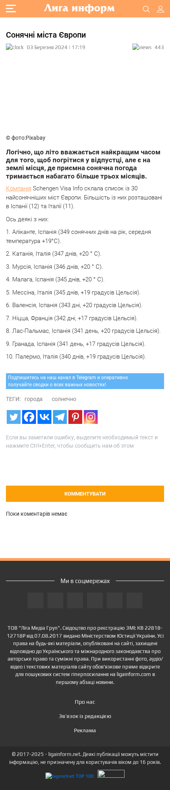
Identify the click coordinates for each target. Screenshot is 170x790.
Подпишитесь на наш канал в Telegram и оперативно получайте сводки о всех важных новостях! (68, 381)
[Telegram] (60, 417)
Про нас (85, 702)
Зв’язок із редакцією (85, 716)
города (34, 399)
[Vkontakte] (44, 417)
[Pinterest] (75, 417)
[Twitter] (14, 417)
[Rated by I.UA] (111, 776)
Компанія (18, 188)
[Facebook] (29, 417)
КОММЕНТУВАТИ (85, 494)
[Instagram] (91, 417)
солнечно (64, 399)
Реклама (85, 730)
